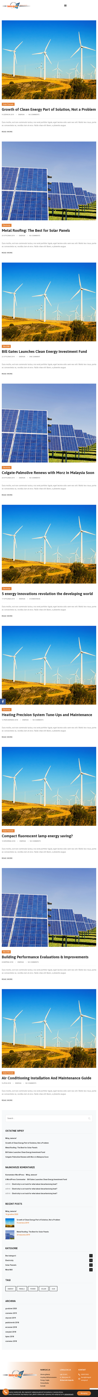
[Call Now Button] (5, 1392)
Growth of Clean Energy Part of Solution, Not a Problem (49, 109)
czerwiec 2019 (11, 1313)
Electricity (6, 225)
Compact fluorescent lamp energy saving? (37, 836)
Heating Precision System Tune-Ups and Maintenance (47, 715)
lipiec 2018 (9, 1336)
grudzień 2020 (11, 1308)
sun (53, 1289)
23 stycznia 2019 (23, 1235)
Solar (43, 1289)
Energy (10, 1289)
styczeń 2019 (10, 1318)
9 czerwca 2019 (23, 1223)
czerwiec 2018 (11, 1341)
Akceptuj (84, 1393)
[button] (65, 5)
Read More (7, 132)
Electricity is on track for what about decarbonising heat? (34, 1184)
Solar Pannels (8, 104)
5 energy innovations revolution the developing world (47, 593)
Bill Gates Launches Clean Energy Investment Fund (44, 351)
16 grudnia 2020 (11, 1214)
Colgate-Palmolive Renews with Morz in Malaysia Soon (48, 472)
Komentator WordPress (14, 1175)
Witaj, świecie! (10, 1138)
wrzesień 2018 (11, 1327)
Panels (22, 1289)
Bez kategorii (10, 1256)
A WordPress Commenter (15, 1179)
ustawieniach (68, 1394)
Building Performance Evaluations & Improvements (45, 957)
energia (21, 114)
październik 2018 (12, 1322)
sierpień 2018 (10, 1332)
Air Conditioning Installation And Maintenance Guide (46, 1078)
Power (32, 1289)
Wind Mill (6, 346)
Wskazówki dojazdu (67, 1380)
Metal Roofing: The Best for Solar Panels (36, 230)
